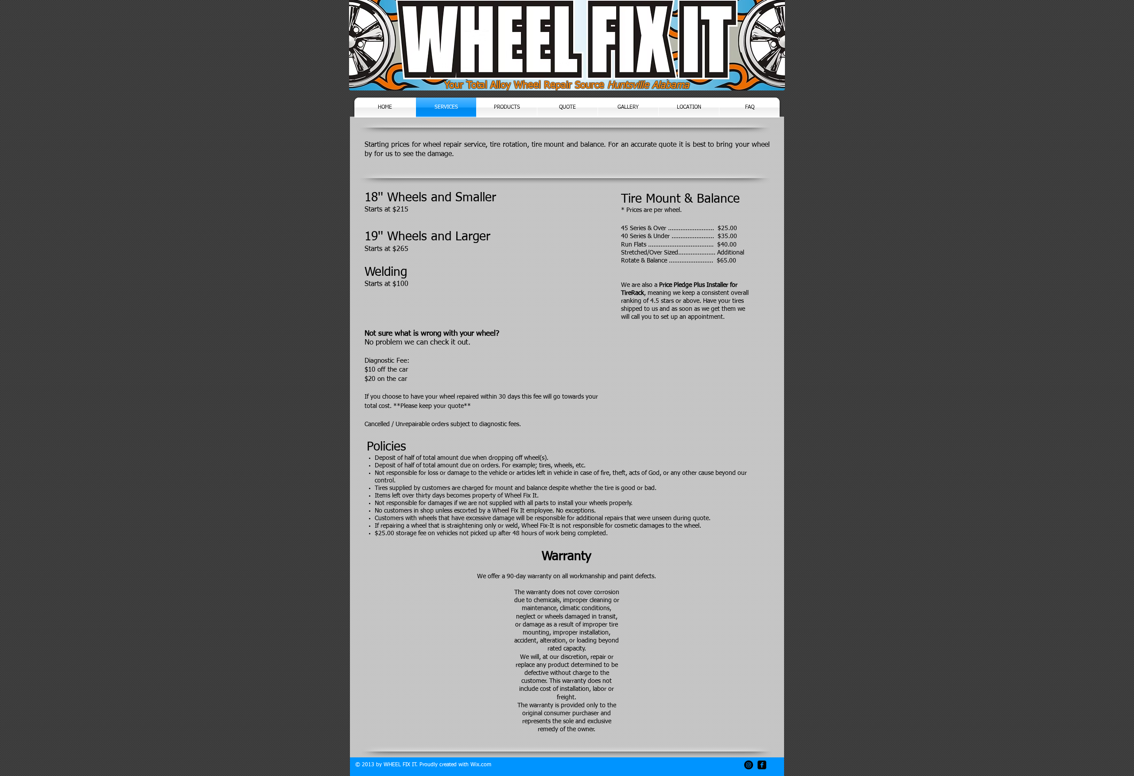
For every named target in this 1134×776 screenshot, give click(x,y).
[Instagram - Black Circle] (748, 764)
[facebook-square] (761, 764)
